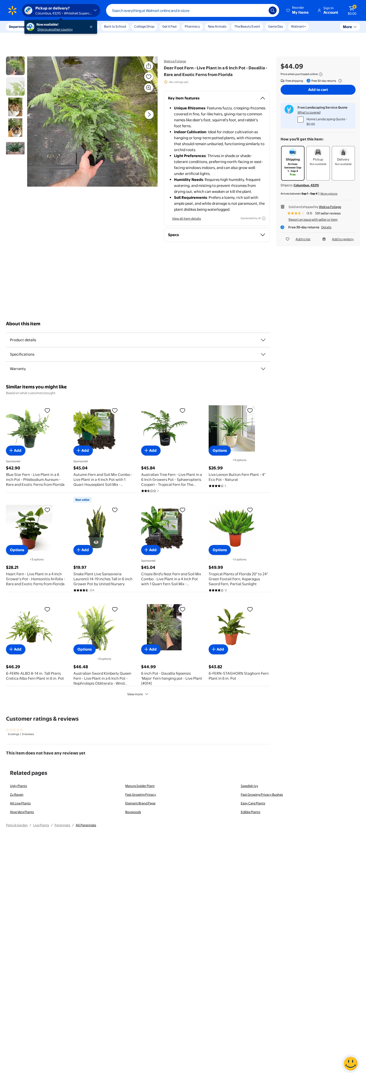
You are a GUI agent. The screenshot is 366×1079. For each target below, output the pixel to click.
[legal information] (321, 74)
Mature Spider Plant (140, 786)
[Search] (273, 10)
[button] (297, 10)
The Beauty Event (247, 26)
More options (328, 193)
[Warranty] (263, 369)
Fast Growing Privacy (140, 794)
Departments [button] (19, 27)
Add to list (303, 239)
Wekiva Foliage (175, 61)
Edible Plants (250, 812)
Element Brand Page (140, 803)
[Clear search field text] (261, 10)
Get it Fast (169, 26)
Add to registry (343, 239)
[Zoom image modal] (148, 87)
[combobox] (192, 10)
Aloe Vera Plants (22, 812)
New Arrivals (217, 26)
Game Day (275, 26)
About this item (23, 324)
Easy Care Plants (253, 803)
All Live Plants (20, 803)
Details (326, 227)
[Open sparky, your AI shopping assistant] (350, 1063)
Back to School (115, 26)
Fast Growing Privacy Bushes (262, 794)
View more (135, 694)
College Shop (144, 26)
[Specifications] (263, 354)
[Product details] (263, 340)
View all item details (186, 218)
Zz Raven (16, 794)
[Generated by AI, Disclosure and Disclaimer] (264, 218)
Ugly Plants (18, 786)
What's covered (309, 112)
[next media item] (149, 114)
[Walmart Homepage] (12, 10)
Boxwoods (133, 812)
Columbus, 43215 (306, 185)
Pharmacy (192, 26)
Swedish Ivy (249, 786)
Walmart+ (298, 26)
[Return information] (339, 81)
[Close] (92, 27)
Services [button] (50, 27)
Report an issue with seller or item (313, 219)
